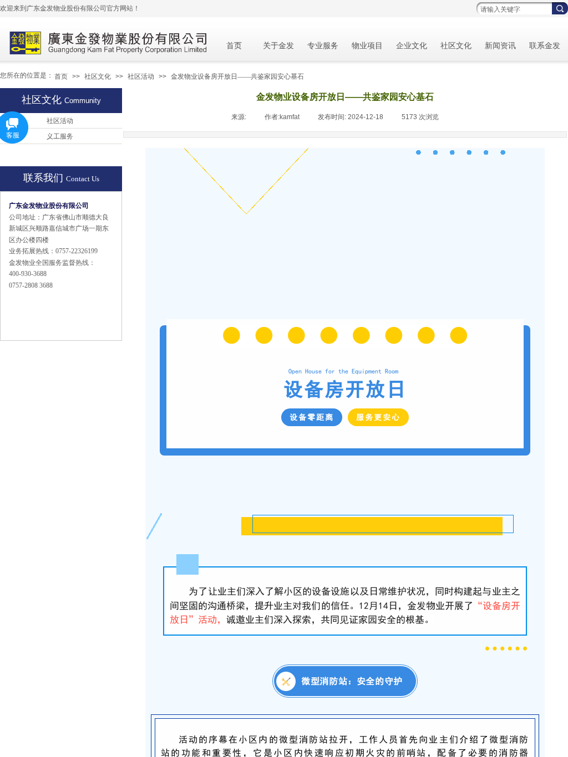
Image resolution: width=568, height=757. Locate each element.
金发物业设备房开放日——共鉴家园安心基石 (237, 76)
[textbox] (512, 9)
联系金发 (544, 46)
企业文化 (411, 46)
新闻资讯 (500, 46)
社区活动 (141, 76)
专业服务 (322, 46)
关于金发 (278, 46)
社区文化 (455, 46)
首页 (234, 46)
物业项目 (367, 46)
